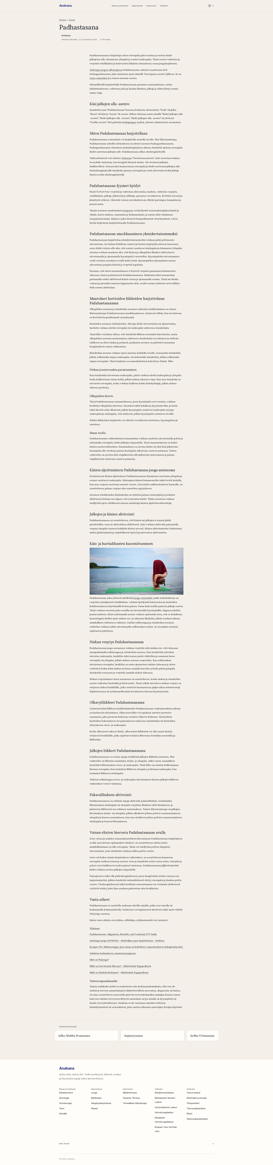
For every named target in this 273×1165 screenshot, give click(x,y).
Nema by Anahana (120, 6)
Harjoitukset (137, 6)
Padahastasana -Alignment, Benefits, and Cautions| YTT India (123, 934)
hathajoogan (129, 122)
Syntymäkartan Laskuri (166, 1107)
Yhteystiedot (193, 1103)
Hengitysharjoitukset (101, 1103)
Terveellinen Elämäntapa (135, 1103)
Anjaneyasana (133, 1036)
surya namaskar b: (100, 78)
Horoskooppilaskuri (164, 1112)
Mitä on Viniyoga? (99, 959)
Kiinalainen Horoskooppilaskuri (164, 1119)
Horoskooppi (65, 1103)
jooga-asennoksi (143, 598)
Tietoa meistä (193, 1092)
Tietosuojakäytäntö (196, 1108)
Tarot (61, 1108)
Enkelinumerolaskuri (164, 1092)
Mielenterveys (130, 1092)
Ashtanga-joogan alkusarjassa (106, 70)
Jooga (72, 19)
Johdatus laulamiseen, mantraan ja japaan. (113, 953)
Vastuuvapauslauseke (197, 1118)
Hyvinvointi (151, 6)
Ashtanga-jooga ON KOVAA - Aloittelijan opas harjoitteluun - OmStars (127, 940)
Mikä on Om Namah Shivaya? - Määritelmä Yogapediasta (120, 966)
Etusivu (62, 19)
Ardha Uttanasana (202, 1036)
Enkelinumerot (66, 1092)
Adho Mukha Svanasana (74, 1036)
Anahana (65, 5)
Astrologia (64, 1098)
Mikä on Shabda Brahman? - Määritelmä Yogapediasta (119, 972)
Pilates (94, 1108)
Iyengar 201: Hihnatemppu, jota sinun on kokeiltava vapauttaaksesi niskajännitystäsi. (136, 947)
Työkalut (164, 6)
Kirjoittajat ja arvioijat (197, 1098)
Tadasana (126, 158)
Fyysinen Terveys (131, 1098)
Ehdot (189, 1113)
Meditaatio (96, 1098)
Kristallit (63, 1113)
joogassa (128, 210)
